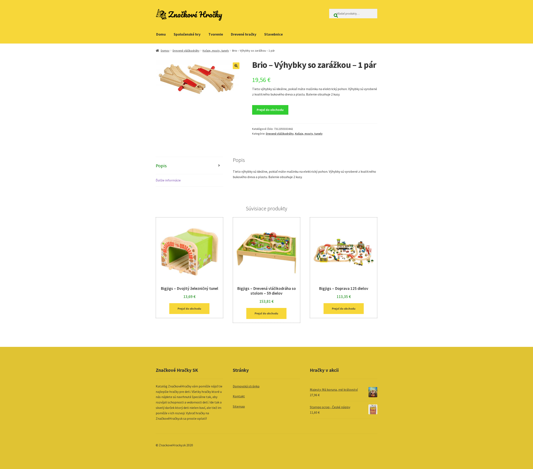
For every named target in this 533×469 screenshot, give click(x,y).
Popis (161, 166)
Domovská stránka (246, 386)
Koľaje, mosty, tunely (216, 50)
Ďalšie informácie (168, 180)
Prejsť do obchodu (270, 110)
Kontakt (239, 396)
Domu (161, 34)
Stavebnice (273, 34)
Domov (165, 50)
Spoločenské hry (187, 34)
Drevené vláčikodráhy (186, 50)
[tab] (189, 165)
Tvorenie (215, 34)
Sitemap (239, 406)
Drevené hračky (243, 34)
